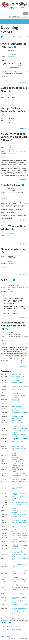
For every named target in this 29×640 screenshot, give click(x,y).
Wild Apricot (16, 638)
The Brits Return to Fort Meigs (19, 535)
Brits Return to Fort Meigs (18, 418)
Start (2, 118)
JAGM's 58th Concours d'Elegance (13, 45)
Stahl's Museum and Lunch (19, 564)
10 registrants (11, 153)
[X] (5, 622)
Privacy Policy (6, 626)
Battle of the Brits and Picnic (14, 89)
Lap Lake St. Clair (16, 380)
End (2, 120)
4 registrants (11, 194)
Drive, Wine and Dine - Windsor (14, 228)
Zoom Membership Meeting (19, 479)
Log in (25, 13)
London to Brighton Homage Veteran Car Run (13, 326)
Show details (23, 82)
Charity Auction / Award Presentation (18, 567)
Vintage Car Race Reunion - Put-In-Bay (13, 110)
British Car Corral (11, 185)
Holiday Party (15, 467)
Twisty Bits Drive (16, 500)
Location (3, 53)
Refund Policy (22, 626)
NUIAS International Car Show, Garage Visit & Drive (14, 137)
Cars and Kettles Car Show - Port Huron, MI (19, 392)
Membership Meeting (13, 249)
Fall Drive (6, 280)
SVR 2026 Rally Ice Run (18, 461)
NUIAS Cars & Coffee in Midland (20, 485)
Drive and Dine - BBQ (17, 422)
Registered (3, 56)
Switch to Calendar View (22, 36)
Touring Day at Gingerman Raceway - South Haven (18, 551)
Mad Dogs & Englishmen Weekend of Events (18, 517)
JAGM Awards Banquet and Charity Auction (19, 456)
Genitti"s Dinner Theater (18, 446)
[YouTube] (10, 622)
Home (2, 636)
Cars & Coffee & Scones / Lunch (20, 505)
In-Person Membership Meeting (20, 473)
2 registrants (11, 340)
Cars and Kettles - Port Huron (19, 514)
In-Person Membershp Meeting (20, 587)
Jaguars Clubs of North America (19, 8)
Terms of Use (14, 626)
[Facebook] (2, 622)
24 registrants (11, 56)
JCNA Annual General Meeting (19, 441)
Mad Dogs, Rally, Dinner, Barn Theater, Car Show (19, 400)
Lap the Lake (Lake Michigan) (19, 428)
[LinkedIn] (7, 622)
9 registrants (11, 291)
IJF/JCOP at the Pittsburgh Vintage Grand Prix (18, 396)
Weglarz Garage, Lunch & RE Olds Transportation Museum (19, 377)
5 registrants (11, 263)
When (2, 51)
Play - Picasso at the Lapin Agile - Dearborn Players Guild (20, 464)
